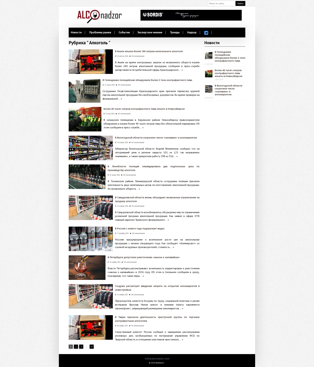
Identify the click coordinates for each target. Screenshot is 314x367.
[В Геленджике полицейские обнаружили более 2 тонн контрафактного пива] (84, 101)
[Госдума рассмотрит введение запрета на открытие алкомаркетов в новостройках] (91, 307)
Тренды (175, 32)
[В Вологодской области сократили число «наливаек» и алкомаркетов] (91, 159)
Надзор (192, 32)
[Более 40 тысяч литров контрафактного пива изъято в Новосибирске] (85, 130)
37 (91, 346)
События (124, 32)
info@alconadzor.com (157, 358)
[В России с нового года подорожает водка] (91, 250)
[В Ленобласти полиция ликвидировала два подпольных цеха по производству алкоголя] (87, 188)
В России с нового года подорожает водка (139, 228)
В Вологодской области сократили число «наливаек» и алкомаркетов (156, 137)
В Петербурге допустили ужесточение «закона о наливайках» (144, 257)
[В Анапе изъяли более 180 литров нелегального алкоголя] (91, 73)
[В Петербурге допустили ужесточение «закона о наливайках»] (87, 279)
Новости (76, 32)
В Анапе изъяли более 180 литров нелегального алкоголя (149, 51)
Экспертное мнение (150, 32)
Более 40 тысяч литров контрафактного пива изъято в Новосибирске (144, 108)
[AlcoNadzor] (99, 22)
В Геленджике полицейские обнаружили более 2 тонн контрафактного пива (147, 80)
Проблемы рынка (100, 32)
